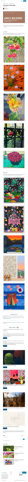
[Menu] (26, 0)
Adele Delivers (4, 3)
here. (20, 34)
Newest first (22, 435)
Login (23, 439)
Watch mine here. (9, 318)
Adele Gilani (6, 8)
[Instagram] (20, 475)
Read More (5, 367)
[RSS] (22, 475)
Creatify (8, 317)
